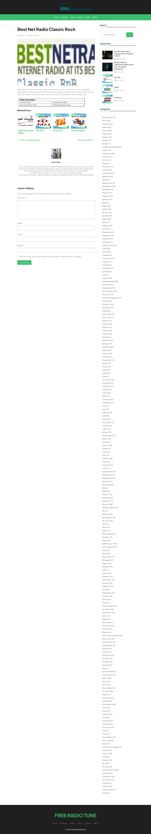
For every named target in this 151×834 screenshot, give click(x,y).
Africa (104, 121)
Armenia (105, 157)
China (104, 252)
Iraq (103, 409)
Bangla (105, 180)
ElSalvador (106, 314)
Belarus (105, 193)
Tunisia (105, 750)
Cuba (104, 275)
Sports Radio (107, 688)
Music (104, 527)
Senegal (105, 649)
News (104, 550)
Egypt (104, 311)
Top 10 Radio (107, 737)
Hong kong (106, 383)
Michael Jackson (108, 508)
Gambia (105, 337)
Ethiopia (105, 327)
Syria (104, 708)
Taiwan (105, 711)
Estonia (105, 324)
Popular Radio (107, 606)
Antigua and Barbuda (110, 147)
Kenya (104, 439)
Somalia (105, 665)
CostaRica (106, 268)
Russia (105, 629)
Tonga (104, 734)
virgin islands (107, 790)
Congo (105, 265)
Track (104, 744)
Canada (105, 239)
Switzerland (107, 704)
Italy (104, 419)
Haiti (104, 370)
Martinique (106, 498)
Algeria (105, 134)
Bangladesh (107, 186)
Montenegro (107, 517)
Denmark (105, 285)
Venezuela (106, 780)
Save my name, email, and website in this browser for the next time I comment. (50, 256)
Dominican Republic (110, 298)
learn (104, 455)
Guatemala (106, 360)
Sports (105, 681)
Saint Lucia (106, 639)
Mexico (105, 504)
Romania (105, 626)
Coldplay (105, 255)
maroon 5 (106, 494)
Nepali (104, 540)
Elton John (106, 317)
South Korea (107, 675)
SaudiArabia (107, 645)
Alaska (105, 127)
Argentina (106, 153)
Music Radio (107, 534)
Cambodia (106, 232)
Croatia (105, 272)
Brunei (104, 222)
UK (103, 763)
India (104, 393)
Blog (104, 203)
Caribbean (106, 242)
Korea (104, 442)
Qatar (104, 616)
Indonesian (106, 403)
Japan (104, 429)
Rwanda (105, 632)
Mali (103, 488)
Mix (103, 511)
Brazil (104, 219)
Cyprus (105, 278)
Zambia (105, 793)
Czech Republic (108, 281)
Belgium (105, 196)
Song (104, 668)
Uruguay (105, 773)
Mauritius (106, 501)
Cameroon (106, 235)
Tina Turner (106, 727)
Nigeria (105, 563)
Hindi (104, 376)
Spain (104, 678)
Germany (105, 347)
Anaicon (105, 137)
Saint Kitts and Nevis (110, 635)
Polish (104, 603)
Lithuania (106, 465)
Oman (104, 570)
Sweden (105, 701)
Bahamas (106, 176)
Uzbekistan (106, 776)
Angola (105, 144)
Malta (104, 491)
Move (104, 524)
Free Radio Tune (75, 815)
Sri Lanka (106, 691)
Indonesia (106, 399)
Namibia (105, 537)
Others (105, 573)
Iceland (105, 390)
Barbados (106, 190)
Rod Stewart (107, 622)
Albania (105, 131)
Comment (21, 198)
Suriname (106, 698)
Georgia (105, 344)
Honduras (106, 380)
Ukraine (105, 767)
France (105, 334)
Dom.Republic (107, 291)
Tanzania (105, 721)
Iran (103, 406)
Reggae (105, 619)
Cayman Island (108, 245)
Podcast (105, 596)
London (105, 468)
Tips (104, 731)
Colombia (106, 258)
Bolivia (104, 209)
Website (20, 245)
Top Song (106, 740)
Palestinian (106, 580)
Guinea (105, 363)
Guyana (105, 367)
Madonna (106, 481)
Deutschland (107, 288)
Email (20, 234)
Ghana (104, 350)
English (105, 321)
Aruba (104, 163)
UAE (104, 757)
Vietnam (105, 786)
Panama (105, 583)
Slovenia (105, 662)
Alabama (105, 124)
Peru (104, 590)
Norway (105, 567)
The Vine (117, 77)
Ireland (105, 413)
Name (20, 223)
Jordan (105, 432)
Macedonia (106, 475)
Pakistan (105, 576)
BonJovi (105, 212)
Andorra (105, 140)
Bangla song (107, 183)
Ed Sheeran (106, 308)
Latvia (104, 452)
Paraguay (106, 586)
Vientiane (106, 783)
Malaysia (105, 485)
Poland (105, 599)
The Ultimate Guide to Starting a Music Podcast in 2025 (123, 53)
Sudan (104, 695)
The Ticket (118, 98)
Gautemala (106, 340)
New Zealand (107, 547)
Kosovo (105, 445)
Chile (104, 249)
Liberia (105, 462)
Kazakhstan (107, 435)
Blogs (104, 206)
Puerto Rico (106, 613)
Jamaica (105, 426)
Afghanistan (107, 117)
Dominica (106, 294)
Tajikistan (106, 714)
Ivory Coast (106, 422)
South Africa (107, 672)
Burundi (105, 229)
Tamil (104, 717)
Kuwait (105, 449)
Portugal (105, 609)
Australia (105, 167)
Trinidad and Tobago (110, 747)
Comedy (105, 262)
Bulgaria (105, 226)
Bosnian (105, 216)
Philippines (106, 593)
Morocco (105, 521)
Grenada (105, 357)
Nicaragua (106, 560)
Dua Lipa (105, 301)
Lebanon (105, 458)
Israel (104, 416)
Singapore (106, 655)
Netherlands (107, 544)
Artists (105, 160)
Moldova (105, 514)
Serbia (104, 652)
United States (107, 770)
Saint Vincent (107, 642)
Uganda (105, 760)
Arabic (104, 150)
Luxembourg (107, 472)
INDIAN (105, 396)
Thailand (105, 724)
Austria (105, 170)
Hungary (105, 386)
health (104, 373)
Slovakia (105, 658)
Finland (105, 331)
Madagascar (107, 478)
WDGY (116, 87)
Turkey (105, 754)
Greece (105, 353)
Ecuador (105, 304)
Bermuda (105, 199)
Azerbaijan (106, 173)
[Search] (129, 34)
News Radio (107, 557)
